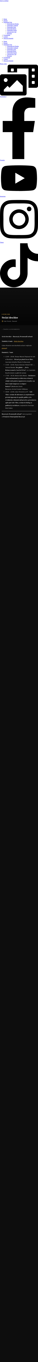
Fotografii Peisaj (11, 28)
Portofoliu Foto (8, 22)
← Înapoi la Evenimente (11, 329)
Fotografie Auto (11, 27)
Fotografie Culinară (12, 25)
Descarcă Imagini (8, 38)
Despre (6, 20)
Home (5, 19)
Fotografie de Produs (13, 24)
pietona (4, 348)
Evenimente (7, 35)
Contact (6, 37)
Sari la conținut (4, 1)
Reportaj (9, 33)
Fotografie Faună (12, 30)
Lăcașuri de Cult (11, 32)
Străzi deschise (18, 341)
